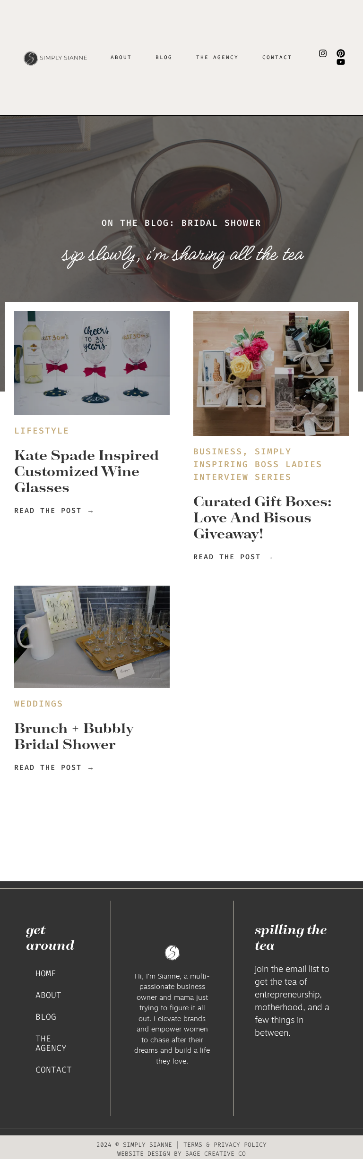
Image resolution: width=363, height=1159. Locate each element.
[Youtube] (341, 62)
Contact (277, 57)
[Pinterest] (341, 53)
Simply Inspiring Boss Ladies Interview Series (257, 464)
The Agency (51, 1043)
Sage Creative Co (215, 1154)
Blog (164, 57)
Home (45, 973)
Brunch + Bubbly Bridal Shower (74, 736)
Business (217, 451)
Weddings (38, 703)
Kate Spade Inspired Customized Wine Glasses (86, 471)
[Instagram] (323, 53)
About (121, 57)
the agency (217, 57)
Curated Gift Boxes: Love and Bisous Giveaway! (262, 517)
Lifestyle (41, 430)
